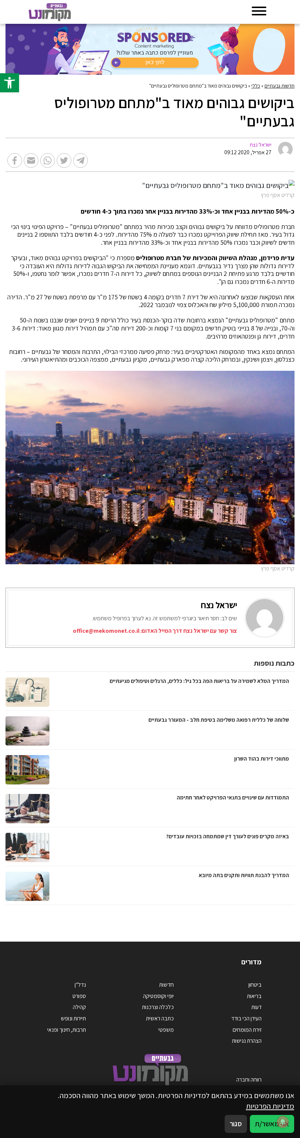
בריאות (254, 996)
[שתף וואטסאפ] (47, 160)
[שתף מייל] (31, 160)
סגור (236, 1123)
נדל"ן (80, 985)
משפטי (166, 1030)
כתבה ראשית (160, 1018)
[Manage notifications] (283, 1122)
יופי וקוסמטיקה (158, 996)
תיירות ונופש (73, 1018)
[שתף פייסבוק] (14, 160)
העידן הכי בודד (246, 1018)
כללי (255, 85)
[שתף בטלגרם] (80, 160)
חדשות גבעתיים (280, 85)
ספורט (79, 996)
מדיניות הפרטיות (270, 1106)
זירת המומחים (247, 1030)
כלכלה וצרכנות (158, 1007)
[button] (9, 82)
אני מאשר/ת (272, 1123)
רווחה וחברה (249, 1079)
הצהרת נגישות (247, 1041)
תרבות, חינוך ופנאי (66, 1030)
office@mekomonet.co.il (106, 631)
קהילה (79, 1007)
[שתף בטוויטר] (64, 160)
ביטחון (255, 985)
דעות (256, 1007)
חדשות (166, 985)
